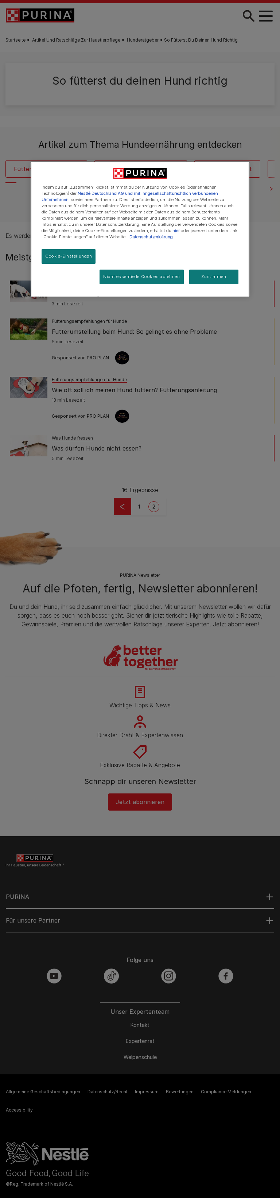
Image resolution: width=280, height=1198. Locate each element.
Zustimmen (213, 276)
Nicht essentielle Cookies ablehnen (141, 276)
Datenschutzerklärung (151, 236)
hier (176, 230)
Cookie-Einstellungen (68, 256)
